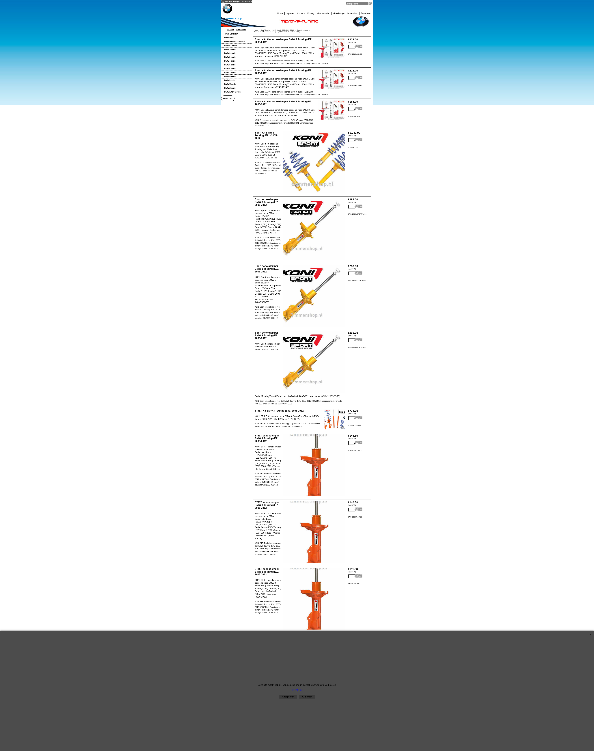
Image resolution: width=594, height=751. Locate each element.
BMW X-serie (230, 84)
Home (280, 13)
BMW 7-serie (230, 72)
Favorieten (366, 13)
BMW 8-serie (230, 76)
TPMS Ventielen (231, 34)
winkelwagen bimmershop (345, 13)
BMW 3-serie (230, 57)
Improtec (290, 13)
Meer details (297, 689)
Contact (301, 13)
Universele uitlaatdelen (234, 42)
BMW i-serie (229, 80)
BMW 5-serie (230, 65)
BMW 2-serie (230, 53)
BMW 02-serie (230, 45)
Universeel (229, 38)
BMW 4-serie (230, 61)
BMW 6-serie (230, 69)
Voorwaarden (323, 13)
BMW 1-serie (230, 49)
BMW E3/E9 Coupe (232, 92)
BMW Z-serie (230, 88)
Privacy (310, 13)
